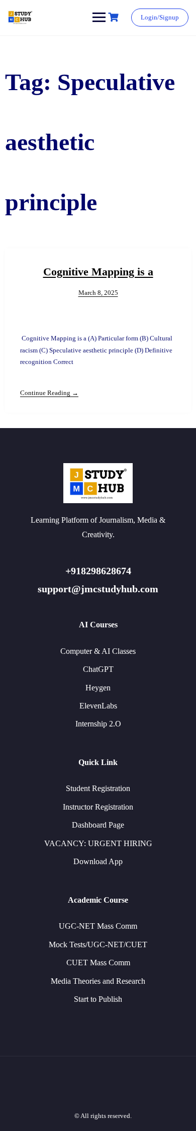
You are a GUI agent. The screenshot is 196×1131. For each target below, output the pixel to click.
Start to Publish (98, 999)
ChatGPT (98, 669)
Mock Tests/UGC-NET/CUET (98, 944)
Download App (98, 861)
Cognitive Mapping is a (98, 271)
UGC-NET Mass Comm (98, 926)
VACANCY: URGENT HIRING (98, 843)
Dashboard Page (98, 825)
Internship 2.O (98, 723)
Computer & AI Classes (98, 651)
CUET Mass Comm (98, 962)
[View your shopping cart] (114, 17)
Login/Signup (160, 17)
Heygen (98, 687)
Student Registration (98, 788)
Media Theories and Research (98, 981)
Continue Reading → (49, 393)
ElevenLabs (98, 705)
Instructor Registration (98, 807)
